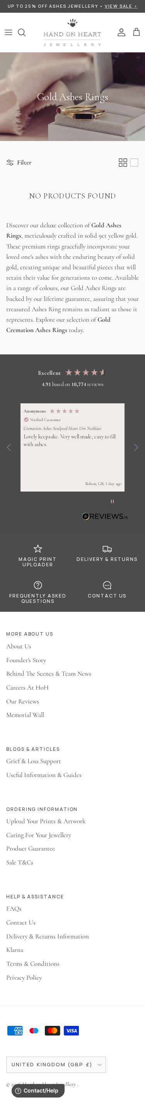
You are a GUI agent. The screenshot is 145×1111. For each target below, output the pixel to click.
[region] (72, 447)
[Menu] (8, 32)
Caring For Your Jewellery (38, 835)
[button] (9, 447)
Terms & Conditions (33, 964)
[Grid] (123, 162)
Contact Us (21, 922)
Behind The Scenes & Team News (48, 674)
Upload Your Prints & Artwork (45, 821)
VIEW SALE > (121, 6)
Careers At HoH (27, 687)
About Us (18, 646)
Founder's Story (26, 660)
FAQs (14, 909)
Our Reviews (22, 701)
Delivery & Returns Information (47, 936)
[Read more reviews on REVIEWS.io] (105, 518)
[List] (134, 162)
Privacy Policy (24, 977)
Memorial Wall (25, 715)
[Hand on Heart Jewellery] (73, 33)
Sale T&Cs (19, 862)
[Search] (25, 32)
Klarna (14, 950)
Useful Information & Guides (44, 775)
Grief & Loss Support (33, 761)
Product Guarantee (30, 848)
